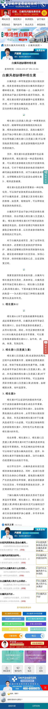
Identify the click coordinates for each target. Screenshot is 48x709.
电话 (34, 636)
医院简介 (17, 19)
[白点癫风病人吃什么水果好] (42, 584)
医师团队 (29, 19)
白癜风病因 (34, 45)
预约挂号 (17, 24)
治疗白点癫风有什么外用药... (13, 568)
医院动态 (6, 24)
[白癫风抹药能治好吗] (42, 559)
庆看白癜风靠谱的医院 (13, 624)
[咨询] (18, 4)
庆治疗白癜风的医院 (13, 619)
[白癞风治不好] (42, 597)
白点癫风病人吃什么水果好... (13, 581)
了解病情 (12, 636)
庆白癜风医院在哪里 (38, 629)
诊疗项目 (41, 19)
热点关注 (29, 24)
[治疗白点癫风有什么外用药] (42, 572)
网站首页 (6, 19)
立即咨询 (36, 705)
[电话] (42, 4)
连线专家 (12, 706)
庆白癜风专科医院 (12, 614)
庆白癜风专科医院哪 (34, 614)
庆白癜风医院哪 (15, 629)
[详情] (22, 550)
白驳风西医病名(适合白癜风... (14, 542)
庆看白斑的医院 (36, 624)
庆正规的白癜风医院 (36, 619)
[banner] (24, 35)
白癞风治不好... (7, 594)
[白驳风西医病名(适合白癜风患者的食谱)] (42, 546)
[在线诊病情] (24, 54)
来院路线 (41, 24)
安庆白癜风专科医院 (14, 45)
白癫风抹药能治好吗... (10, 555)
